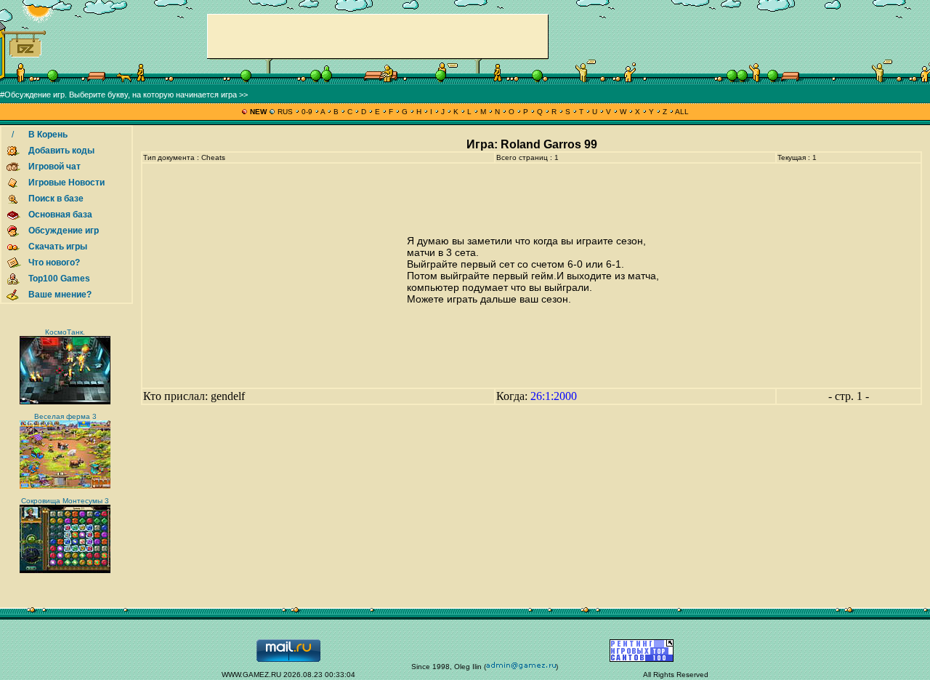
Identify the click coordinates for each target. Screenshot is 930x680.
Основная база (60, 214)
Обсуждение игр (63, 230)
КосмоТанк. (65, 332)
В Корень (48, 134)
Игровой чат (54, 166)
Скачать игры (57, 246)
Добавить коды (61, 150)
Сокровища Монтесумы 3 (65, 501)
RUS (285, 112)
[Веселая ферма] (65, 486)
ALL (681, 112)
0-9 (307, 112)
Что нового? (54, 262)
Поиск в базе (56, 198)
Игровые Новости (66, 182)
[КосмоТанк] (65, 402)
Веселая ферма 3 (65, 416)
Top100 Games (59, 278)
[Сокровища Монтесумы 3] (65, 571)
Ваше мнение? (60, 294)
